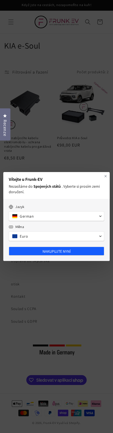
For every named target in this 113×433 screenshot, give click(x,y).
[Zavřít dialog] (106, 176)
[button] (56, 216)
